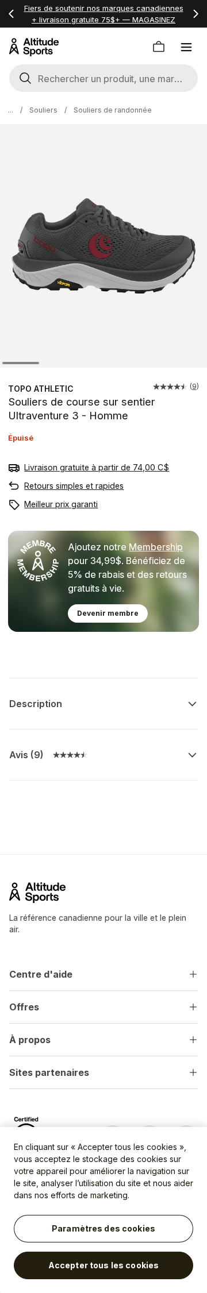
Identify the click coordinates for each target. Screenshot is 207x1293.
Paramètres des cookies (103, 1228)
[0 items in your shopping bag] (158, 47)
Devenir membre (108, 613)
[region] (103, 1210)
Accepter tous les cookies (103, 1265)
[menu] (186, 47)
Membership (156, 547)
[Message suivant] (195, 14)
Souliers (43, 110)
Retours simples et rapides (74, 486)
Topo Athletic (41, 388)
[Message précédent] (11, 14)
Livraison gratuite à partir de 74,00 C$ (96, 467)
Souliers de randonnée (113, 110)
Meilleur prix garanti (61, 504)
